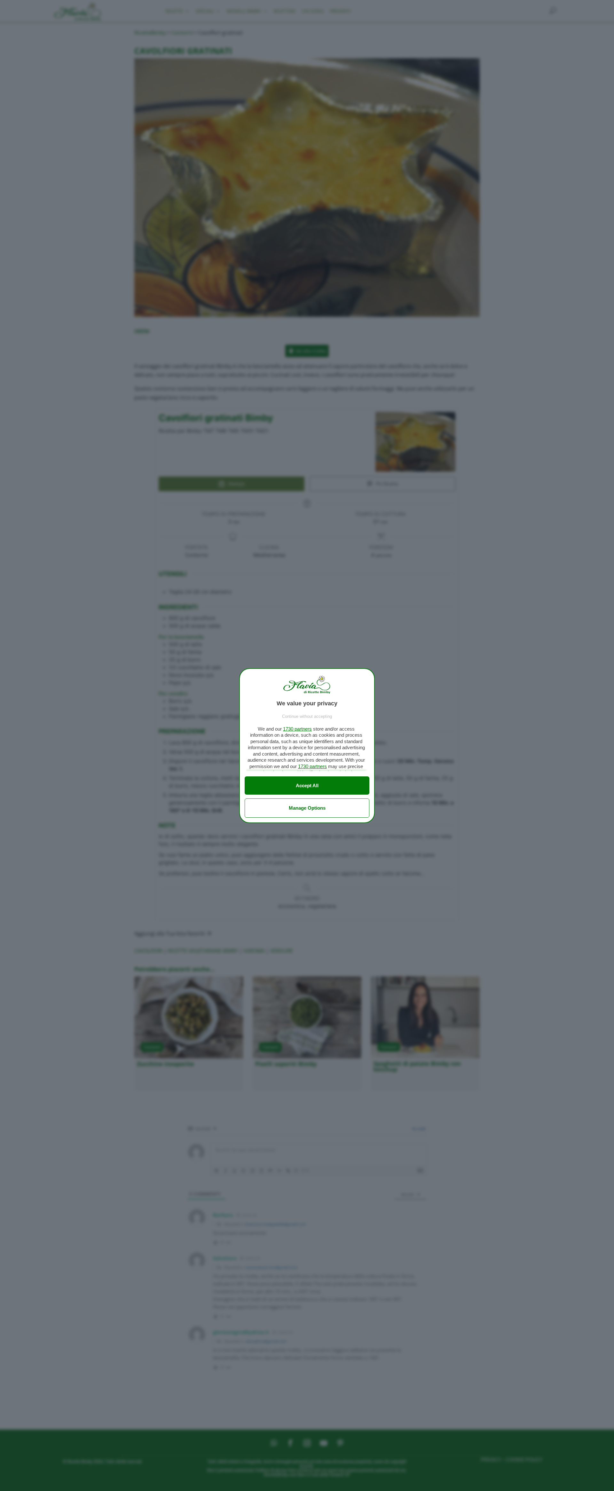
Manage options (307, 808)
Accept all (307, 785)
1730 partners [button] (297, 729)
